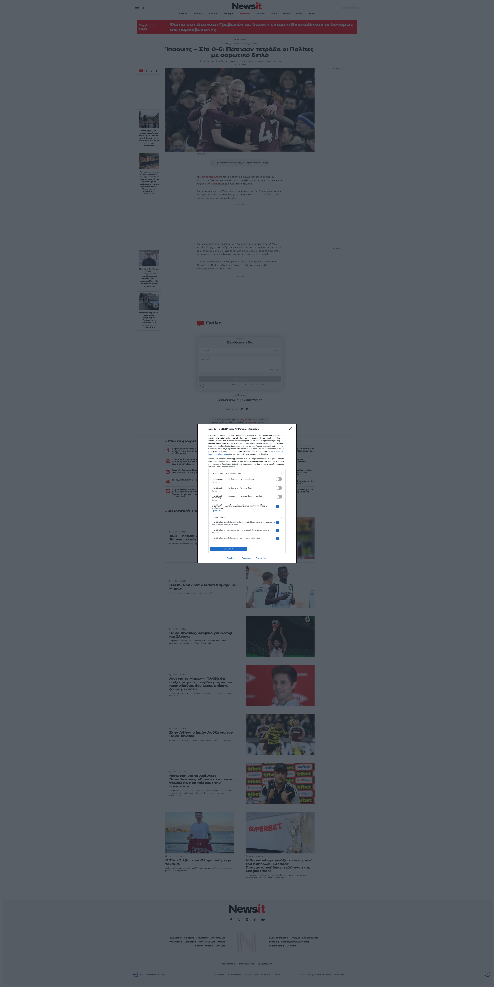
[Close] (291, 429)
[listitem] (247, 473)
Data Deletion (232, 558)
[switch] (279, 479)
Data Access (247, 558)
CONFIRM (228, 549)
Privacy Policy (261, 558)
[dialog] (247, 493)
